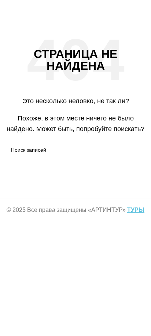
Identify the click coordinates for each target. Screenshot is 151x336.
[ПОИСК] (137, 149)
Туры (135, 210)
